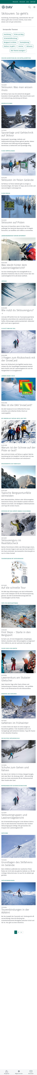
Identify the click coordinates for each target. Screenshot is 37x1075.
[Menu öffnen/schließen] (34, 7)
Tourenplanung (24, 42)
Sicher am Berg (18, 34)
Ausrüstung (7, 34)
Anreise (20, 46)
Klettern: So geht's (9, 46)
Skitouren (29, 46)
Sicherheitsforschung (10, 38)
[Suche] (29, 7)
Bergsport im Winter (10, 42)
